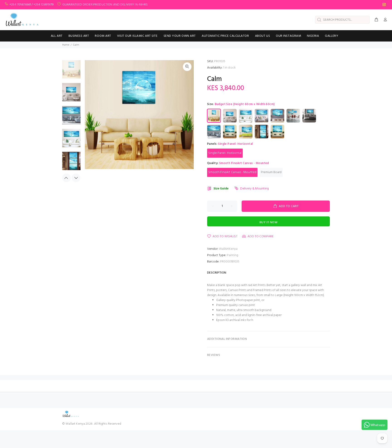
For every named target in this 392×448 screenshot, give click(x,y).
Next (76, 178)
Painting (232, 255)
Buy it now (268, 222)
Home (65, 45)
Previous (66, 178)
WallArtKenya (228, 249)
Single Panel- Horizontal (225, 153)
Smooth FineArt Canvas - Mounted (232, 172)
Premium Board (271, 172)
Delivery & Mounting (254, 188)
